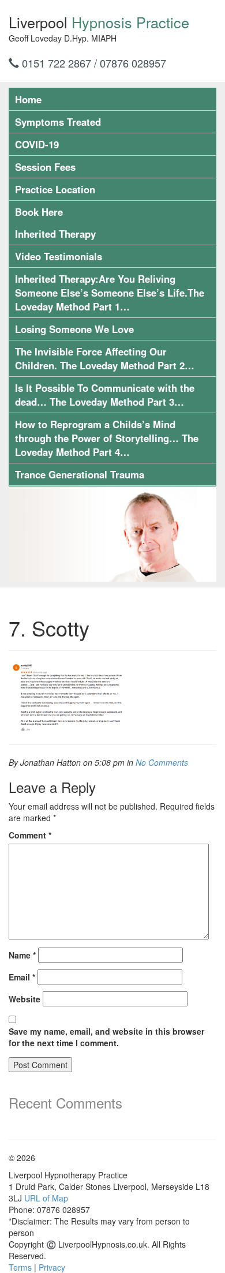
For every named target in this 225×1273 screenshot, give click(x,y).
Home (28, 99)
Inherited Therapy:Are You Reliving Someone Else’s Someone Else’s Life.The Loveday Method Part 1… (109, 292)
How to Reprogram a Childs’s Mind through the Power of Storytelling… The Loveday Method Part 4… (106, 438)
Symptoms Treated (58, 122)
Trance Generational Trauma (79, 474)
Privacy (52, 1267)
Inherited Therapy (55, 234)
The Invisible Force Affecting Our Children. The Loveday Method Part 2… (104, 358)
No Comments (162, 762)
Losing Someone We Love (74, 329)
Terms (20, 1267)
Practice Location (55, 189)
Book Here (39, 212)
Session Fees (45, 167)
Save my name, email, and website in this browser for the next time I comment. (106, 1037)
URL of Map (46, 1198)
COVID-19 (37, 144)
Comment (30, 835)
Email (22, 977)
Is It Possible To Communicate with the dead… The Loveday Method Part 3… (104, 395)
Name (22, 955)
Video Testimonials (58, 256)
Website (24, 999)
